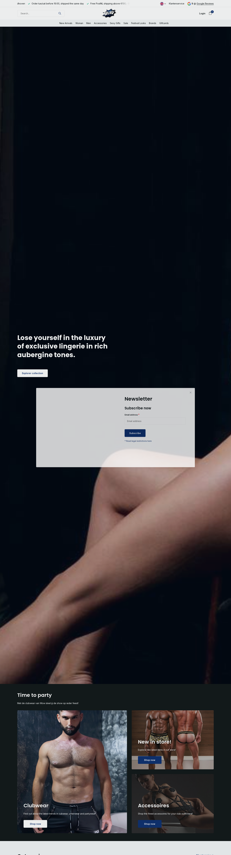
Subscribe (135, 433)
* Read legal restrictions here (138, 441)
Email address (132, 414)
